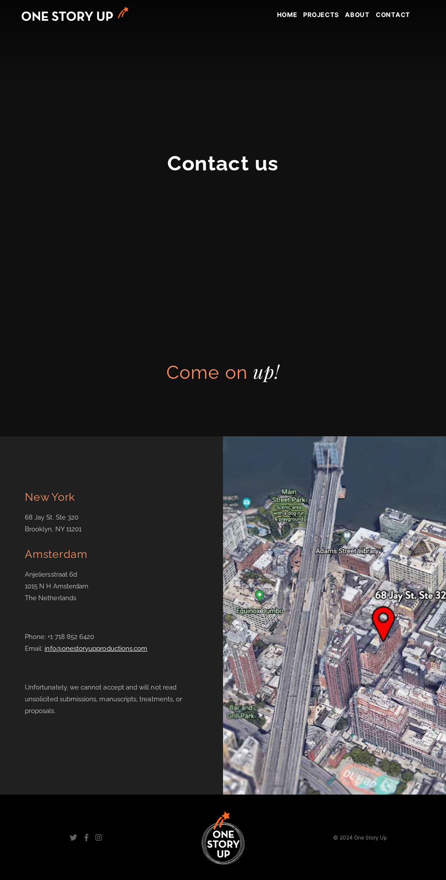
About (357, 14)
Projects (321, 14)
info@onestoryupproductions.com (95, 648)
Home (287, 14)
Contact (393, 14)
